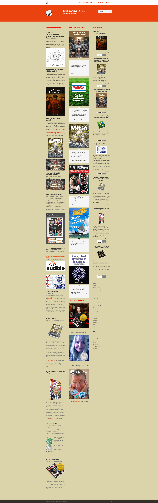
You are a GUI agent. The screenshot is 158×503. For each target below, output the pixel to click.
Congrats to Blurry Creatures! (54, 194)
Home (80, 2)
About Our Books (54, 251)
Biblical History (96, 305)
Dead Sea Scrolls (96, 294)
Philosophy (95, 313)
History (94, 303)
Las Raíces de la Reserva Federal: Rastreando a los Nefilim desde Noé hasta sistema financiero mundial (101, 60)
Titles (97, 2)
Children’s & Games (96, 291)
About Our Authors (54, 196)
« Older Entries (48, 493)
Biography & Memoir (97, 287)
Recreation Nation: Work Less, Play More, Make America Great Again (101, 116)
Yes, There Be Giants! (51, 318)
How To (94, 307)
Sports (94, 324)
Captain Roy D (95, 338)
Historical (95, 298)
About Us (108, 2)
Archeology (95, 285)
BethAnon (94, 336)
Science (94, 316)
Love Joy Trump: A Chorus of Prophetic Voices (101, 209)
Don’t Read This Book (51, 423)
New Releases (86, 2)
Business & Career (96, 289)
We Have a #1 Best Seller (52, 459)
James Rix (94, 342)
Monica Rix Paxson (96, 352)
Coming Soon (53, 425)
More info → (107, 52)
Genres (101, 2)
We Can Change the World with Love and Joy (55, 372)
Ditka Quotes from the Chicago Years (55, 297)
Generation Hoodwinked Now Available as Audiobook (53, 173)
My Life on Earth (85, 363)
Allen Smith (77, 401)
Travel (94, 326)
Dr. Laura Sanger (57, 200)
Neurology (95, 311)
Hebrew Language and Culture (98, 302)
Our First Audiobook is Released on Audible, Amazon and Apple (55, 249)
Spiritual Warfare (96, 320)
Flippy (94, 340)
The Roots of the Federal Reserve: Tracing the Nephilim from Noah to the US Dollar (55, 256)
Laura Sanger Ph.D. (96, 346)
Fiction (94, 296)
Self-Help (94, 318)
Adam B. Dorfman (96, 333)
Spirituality (95, 322)
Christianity (95, 293)
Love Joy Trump (53, 418)
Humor (94, 309)
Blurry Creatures (52, 203)
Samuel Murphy (96, 354)
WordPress (64, 501)
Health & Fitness (96, 300)
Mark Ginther (95, 350)
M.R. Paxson (95, 348)
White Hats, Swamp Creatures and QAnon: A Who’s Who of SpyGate (101, 246)
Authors (92, 2)
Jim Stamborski (51, 298)
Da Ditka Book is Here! (52, 292)
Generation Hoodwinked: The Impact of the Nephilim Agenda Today (101, 90)
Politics (94, 314)
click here (52, 208)
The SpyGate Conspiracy (101, 33)
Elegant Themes (53, 501)
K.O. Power (55, 482)
